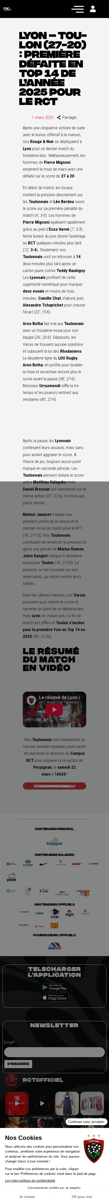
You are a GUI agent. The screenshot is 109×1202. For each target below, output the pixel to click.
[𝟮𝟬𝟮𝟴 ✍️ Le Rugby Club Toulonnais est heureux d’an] (92, 1103)
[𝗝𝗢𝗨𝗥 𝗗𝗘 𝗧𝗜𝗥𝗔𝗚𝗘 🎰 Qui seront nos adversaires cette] (17, 1103)
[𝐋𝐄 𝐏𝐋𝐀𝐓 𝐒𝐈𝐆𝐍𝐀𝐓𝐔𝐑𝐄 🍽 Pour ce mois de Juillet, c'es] (67, 1103)
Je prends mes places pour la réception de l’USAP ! (55, 786)
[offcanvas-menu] (77, 9)
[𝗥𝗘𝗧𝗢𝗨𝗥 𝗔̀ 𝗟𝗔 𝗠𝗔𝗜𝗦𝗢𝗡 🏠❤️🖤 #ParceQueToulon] (42, 1103)
